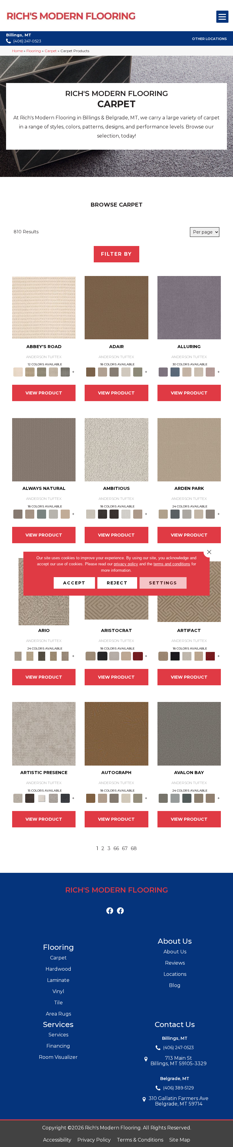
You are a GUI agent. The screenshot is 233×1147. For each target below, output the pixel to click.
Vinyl (58, 991)
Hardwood (58, 969)
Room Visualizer (58, 1057)
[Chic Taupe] (54, 371)
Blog (175, 985)
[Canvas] (116, 449)
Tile (58, 1003)
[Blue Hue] (175, 513)
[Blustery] (54, 513)
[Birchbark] (199, 371)
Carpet (51, 50)
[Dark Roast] (114, 513)
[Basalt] (187, 371)
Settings (163, 583)
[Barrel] (44, 449)
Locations (175, 974)
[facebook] (109, 911)
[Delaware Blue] (65, 371)
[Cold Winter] (54, 797)
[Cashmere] (126, 655)
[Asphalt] (189, 733)
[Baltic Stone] (44, 733)
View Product (43, 393)
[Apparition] (42, 655)
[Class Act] (114, 371)
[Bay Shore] (54, 655)
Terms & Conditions (140, 1140)
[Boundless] (42, 371)
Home (17, 50)
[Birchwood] (91, 655)
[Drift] (199, 513)
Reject (117, 583)
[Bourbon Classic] (116, 307)
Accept (74, 583)
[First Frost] (126, 513)
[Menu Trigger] (222, 17)
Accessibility (57, 1140)
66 (116, 848)
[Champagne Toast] (102, 371)
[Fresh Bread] (138, 513)
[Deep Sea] (65, 797)
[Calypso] (175, 797)
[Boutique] (65, 513)
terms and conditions (172, 564)
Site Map (179, 1140)
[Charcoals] (102, 513)
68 (134, 848)
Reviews (175, 963)
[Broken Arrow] (65, 655)
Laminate (58, 980)
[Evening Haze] (210, 513)
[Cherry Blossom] (138, 655)
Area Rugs (58, 1014)
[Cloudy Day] (187, 513)
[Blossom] (210, 371)
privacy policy (126, 564)
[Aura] (44, 307)
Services (58, 1035)
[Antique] (30, 655)
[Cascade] (114, 655)
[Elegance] (126, 371)
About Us (175, 952)
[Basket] (30, 513)
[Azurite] (175, 371)
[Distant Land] (210, 797)
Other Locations (209, 39)
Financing (58, 1046)
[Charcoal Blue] (187, 797)
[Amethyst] (189, 307)
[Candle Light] (42, 797)
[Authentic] (189, 449)
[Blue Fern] (42, 513)
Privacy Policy (94, 1140)
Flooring (33, 50)
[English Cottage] (138, 371)
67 (125, 848)
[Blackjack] (102, 655)
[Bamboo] (30, 371)
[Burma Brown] (30, 797)
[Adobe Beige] (18, 655)
